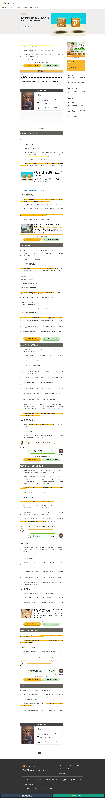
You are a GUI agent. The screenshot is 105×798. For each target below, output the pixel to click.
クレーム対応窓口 (38, 779)
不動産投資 (36, 788)
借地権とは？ (27, 121)
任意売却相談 (50, 788)
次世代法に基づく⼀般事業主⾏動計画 (51, 779)
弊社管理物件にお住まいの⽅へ (76, 780)
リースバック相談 (43, 788)
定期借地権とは (26, 125)
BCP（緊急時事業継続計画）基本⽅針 (65, 780)
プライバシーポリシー (26, 779)
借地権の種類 (27, 123)
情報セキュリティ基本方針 (28, 784)
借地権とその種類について (28, 119)
